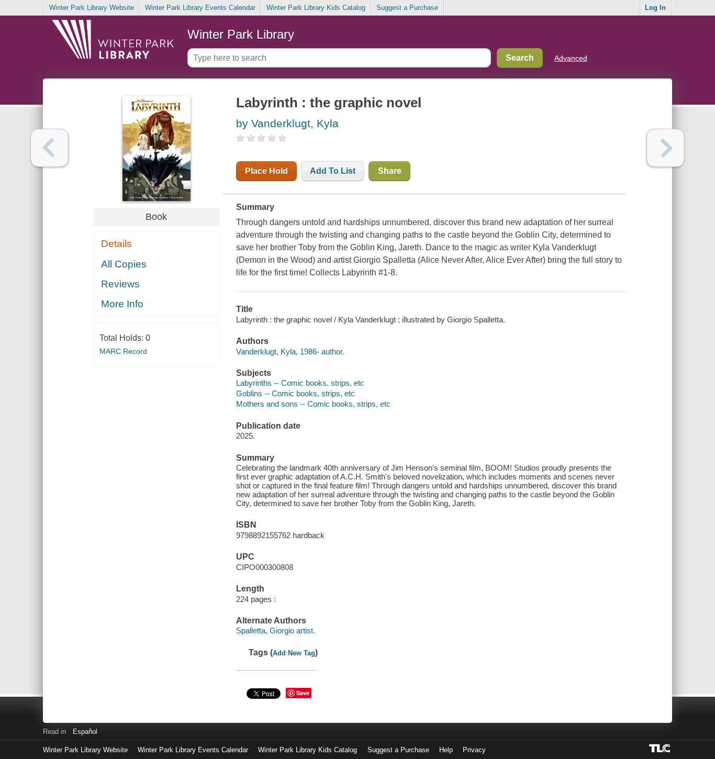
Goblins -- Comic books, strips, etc (295, 393)
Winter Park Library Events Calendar (200, 8)
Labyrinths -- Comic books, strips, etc (300, 382)
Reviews (120, 283)
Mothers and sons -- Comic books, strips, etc (313, 403)
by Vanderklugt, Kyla (287, 123)
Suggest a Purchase (407, 8)
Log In (655, 8)
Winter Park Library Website (91, 8)
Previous (49, 148)
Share (389, 170)
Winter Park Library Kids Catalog (315, 8)
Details (116, 243)
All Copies (124, 264)
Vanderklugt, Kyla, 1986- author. (290, 351)
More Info (122, 303)
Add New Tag (294, 653)
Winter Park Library (240, 34)
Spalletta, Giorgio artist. (275, 630)
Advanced (570, 58)
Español (85, 731)
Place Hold (266, 170)
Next (665, 148)
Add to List (332, 170)
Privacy (474, 750)
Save (302, 693)
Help (446, 750)
